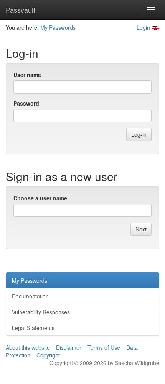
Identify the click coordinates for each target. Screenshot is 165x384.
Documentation (30, 296)
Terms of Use (103, 347)
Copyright (48, 355)
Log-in (139, 134)
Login (143, 27)
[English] (155, 27)
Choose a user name (40, 198)
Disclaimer (68, 347)
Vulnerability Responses (41, 312)
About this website (28, 347)
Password (26, 103)
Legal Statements (33, 328)
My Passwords (58, 27)
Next (141, 229)
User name (27, 75)
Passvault (20, 10)
